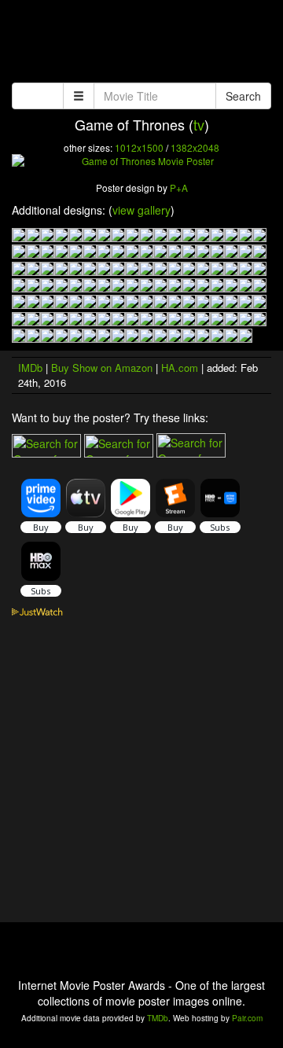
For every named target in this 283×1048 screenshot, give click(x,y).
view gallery (141, 210)
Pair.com (247, 1018)
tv (198, 124)
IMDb (30, 367)
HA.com (179, 367)
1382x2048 (195, 147)
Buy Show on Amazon (102, 367)
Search (243, 96)
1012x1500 (139, 147)
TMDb (157, 1018)
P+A (179, 187)
